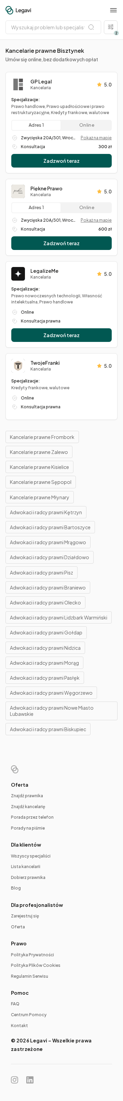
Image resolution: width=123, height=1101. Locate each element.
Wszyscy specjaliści (31, 856)
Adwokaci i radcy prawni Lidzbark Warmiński (58, 617)
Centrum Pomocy (28, 1014)
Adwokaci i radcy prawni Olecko (45, 602)
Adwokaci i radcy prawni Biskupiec (48, 729)
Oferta (18, 926)
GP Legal (41, 81)
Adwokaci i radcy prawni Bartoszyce (50, 527)
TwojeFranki (45, 362)
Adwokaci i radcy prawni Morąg (44, 663)
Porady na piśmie (28, 828)
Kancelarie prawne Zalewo (39, 452)
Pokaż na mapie (96, 137)
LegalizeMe (44, 270)
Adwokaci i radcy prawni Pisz (41, 572)
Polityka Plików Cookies (35, 965)
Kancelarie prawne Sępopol (40, 482)
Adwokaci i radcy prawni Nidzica (45, 648)
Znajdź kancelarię (28, 806)
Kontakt (19, 1025)
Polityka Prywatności (32, 954)
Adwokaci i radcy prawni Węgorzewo (51, 693)
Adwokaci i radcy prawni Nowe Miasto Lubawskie (52, 711)
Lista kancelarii (25, 866)
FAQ (15, 1003)
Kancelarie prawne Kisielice (39, 467)
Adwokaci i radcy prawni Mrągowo (48, 542)
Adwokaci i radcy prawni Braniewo (48, 587)
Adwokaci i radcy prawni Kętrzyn (46, 512)
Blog (16, 888)
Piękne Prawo (46, 188)
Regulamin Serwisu (29, 976)
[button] (113, 10)
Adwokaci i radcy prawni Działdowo (49, 557)
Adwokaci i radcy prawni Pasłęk (45, 678)
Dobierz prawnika (28, 877)
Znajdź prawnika (27, 795)
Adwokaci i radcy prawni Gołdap (46, 632)
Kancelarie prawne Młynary (39, 497)
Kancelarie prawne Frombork (42, 437)
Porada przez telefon (32, 817)
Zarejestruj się (25, 915)
